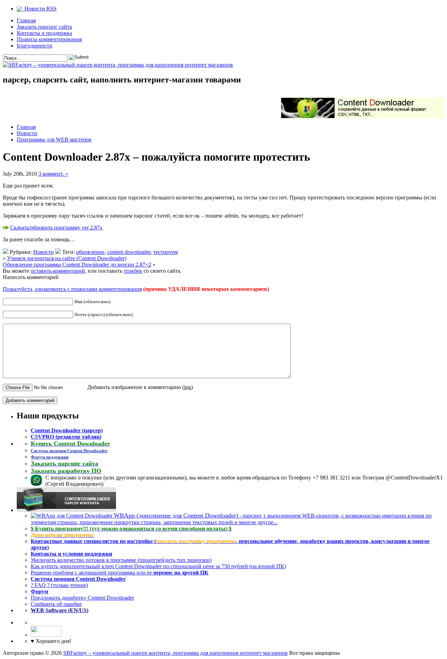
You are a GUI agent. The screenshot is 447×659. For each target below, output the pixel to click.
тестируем (165, 252)
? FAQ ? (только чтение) (59, 585)
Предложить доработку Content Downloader (82, 598)
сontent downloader (129, 252)
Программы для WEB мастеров (54, 139)
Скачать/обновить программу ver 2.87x (56, 227)
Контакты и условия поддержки (71, 554)
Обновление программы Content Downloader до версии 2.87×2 (77, 265)
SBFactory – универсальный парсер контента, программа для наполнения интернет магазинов (175, 653)
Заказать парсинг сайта (44, 27)
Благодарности (34, 46)
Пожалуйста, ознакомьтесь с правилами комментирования (72, 289)
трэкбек (133, 271)
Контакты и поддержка (44, 33)
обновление (90, 252)
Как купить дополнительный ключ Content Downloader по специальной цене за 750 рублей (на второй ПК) (158, 566)
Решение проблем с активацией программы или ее (119, 573)
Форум (39, 591)
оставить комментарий (58, 271)
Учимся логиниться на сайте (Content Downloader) (66, 258)
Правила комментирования (49, 39)
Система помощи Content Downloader (78, 579)
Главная (26, 20)
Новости (27, 133)
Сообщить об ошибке (56, 604)
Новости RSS (40, 9)
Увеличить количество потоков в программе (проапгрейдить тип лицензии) (121, 560)
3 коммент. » (53, 174)
